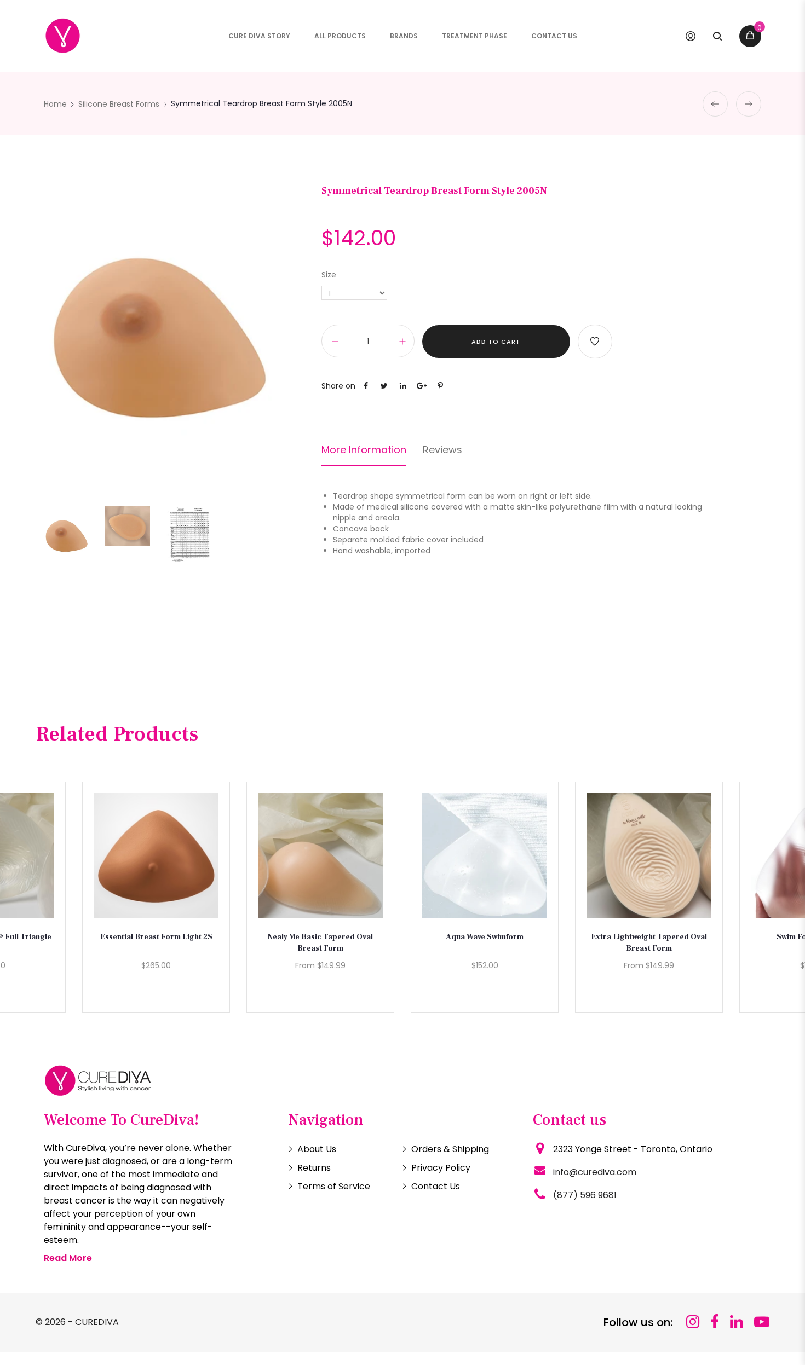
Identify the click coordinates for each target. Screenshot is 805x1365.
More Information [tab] (363, 449)
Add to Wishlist (595, 341)
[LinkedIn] (736, 1322)
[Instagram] (692, 1322)
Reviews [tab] (442, 449)
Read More (68, 1258)
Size (328, 274)
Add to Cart (496, 341)
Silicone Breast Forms (118, 104)
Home (55, 104)
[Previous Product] (715, 104)
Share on (338, 385)
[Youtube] (761, 1322)
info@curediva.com (594, 1172)
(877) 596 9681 (585, 1195)
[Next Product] (748, 104)
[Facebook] (714, 1322)
